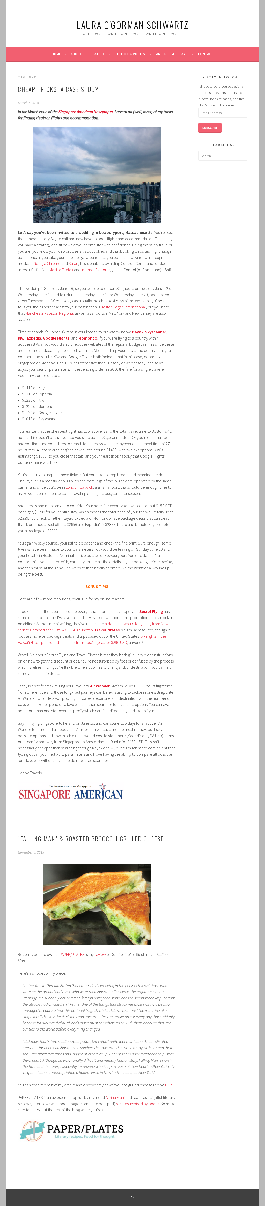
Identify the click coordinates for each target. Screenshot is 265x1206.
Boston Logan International (123, 307)
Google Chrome (47, 263)
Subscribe (210, 128)
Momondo (87, 338)
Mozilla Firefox (61, 269)
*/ (132, 1197)
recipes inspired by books (137, 1103)
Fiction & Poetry (130, 54)
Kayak (137, 331)
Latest (99, 54)
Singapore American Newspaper (85, 111)
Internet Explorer (95, 269)
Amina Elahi (115, 1097)
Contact (206, 54)
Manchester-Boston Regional (49, 313)
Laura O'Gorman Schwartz (132, 25)
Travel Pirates (107, 630)
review (100, 954)
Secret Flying (151, 611)
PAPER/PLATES (72, 954)
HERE (169, 1084)
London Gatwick (79, 487)
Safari (73, 263)
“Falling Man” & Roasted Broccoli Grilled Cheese (91, 838)
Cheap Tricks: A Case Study (58, 89)
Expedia (34, 338)
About (76, 54)
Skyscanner (155, 331)
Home (56, 54)
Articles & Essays (171, 54)
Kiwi (21, 338)
